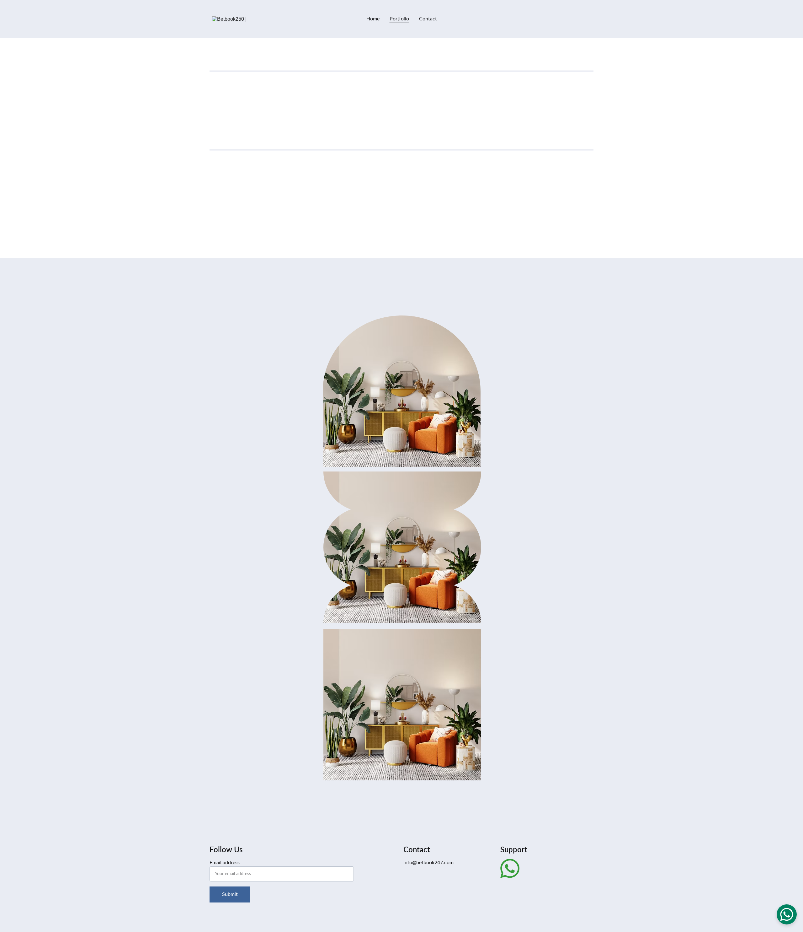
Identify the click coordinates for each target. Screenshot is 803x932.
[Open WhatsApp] (787, 914)
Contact (428, 18)
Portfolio (399, 18)
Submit (230, 894)
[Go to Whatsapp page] (509, 868)
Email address (225, 862)
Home (373, 18)
